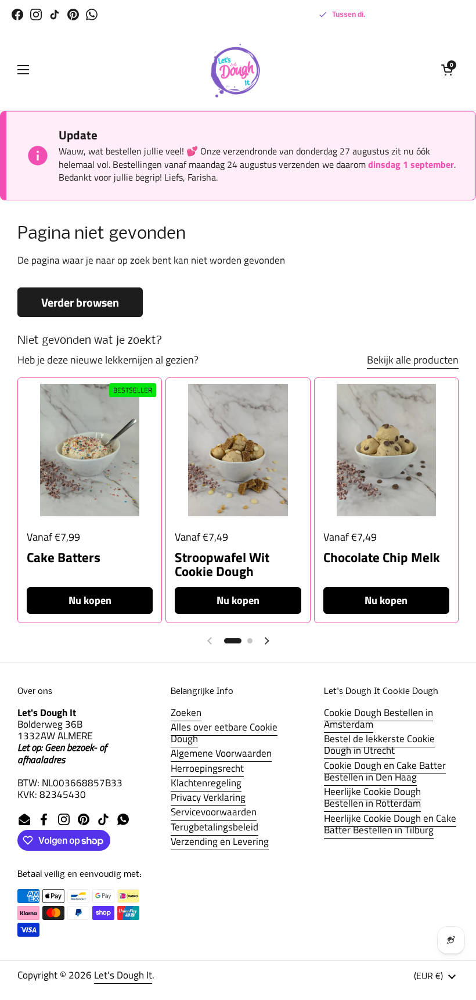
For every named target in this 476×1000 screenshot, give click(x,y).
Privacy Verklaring (208, 797)
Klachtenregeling (206, 782)
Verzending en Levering (220, 841)
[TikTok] (54, 14)
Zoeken (186, 712)
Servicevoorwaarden (214, 811)
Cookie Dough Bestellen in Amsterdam (378, 718)
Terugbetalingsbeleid (214, 826)
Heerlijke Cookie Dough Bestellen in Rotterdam (372, 797)
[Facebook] (17, 14)
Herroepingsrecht (207, 768)
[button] (447, 69)
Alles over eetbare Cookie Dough (224, 733)
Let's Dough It (123, 975)
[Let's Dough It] (235, 70)
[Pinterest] (73, 14)
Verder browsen (80, 302)
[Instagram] (36, 14)
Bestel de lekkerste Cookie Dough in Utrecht (379, 744)
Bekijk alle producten (413, 360)
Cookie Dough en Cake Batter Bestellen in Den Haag (385, 771)
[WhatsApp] (92, 14)
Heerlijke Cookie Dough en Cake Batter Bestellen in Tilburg (390, 824)
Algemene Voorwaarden (221, 753)
